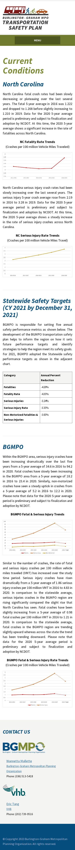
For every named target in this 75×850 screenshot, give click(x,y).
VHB (8, 809)
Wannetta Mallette (19, 761)
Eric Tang (12, 804)
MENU (37, 40)
